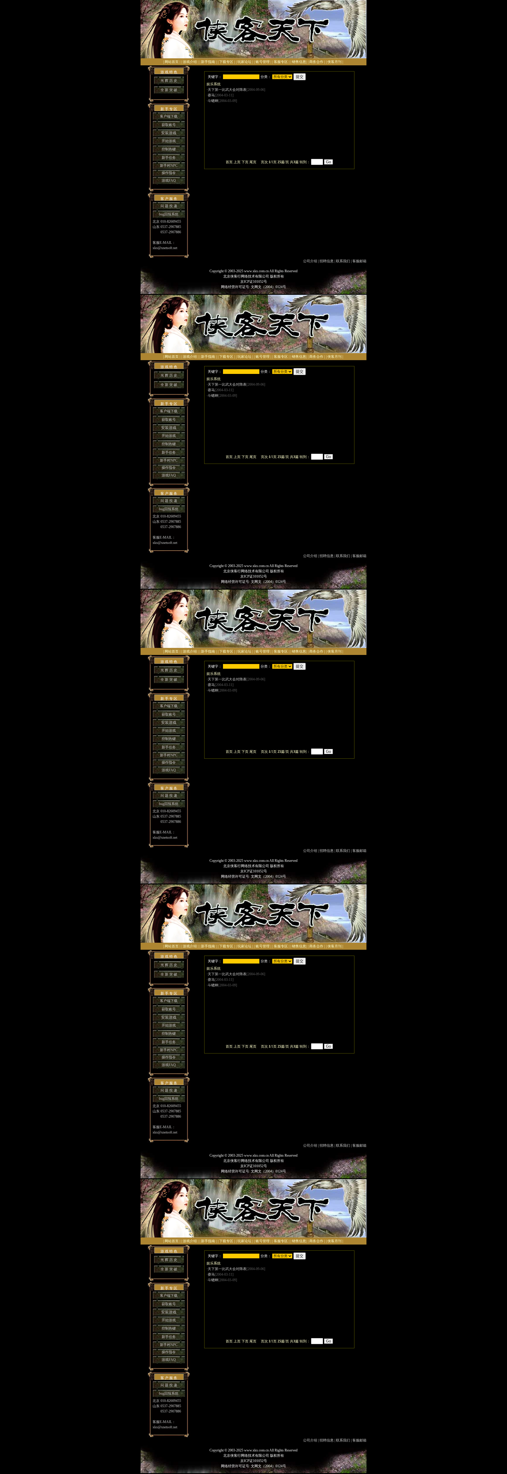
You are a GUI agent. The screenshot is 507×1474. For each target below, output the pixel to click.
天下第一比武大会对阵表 (227, 90)
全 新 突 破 (168, 90)
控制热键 (169, 149)
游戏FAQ (169, 180)
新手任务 (169, 158)
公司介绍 (310, 261)
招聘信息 (327, 261)
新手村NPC (169, 166)
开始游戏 (169, 141)
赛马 (211, 95)
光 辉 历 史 (168, 81)
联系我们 (343, 261)
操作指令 (169, 173)
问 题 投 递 (168, 206)
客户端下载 (169, 116)
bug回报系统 (168, 214)
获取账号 (169, 125)
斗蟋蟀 (213, 101)
